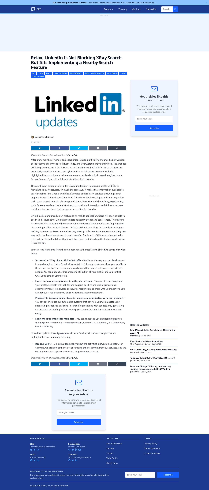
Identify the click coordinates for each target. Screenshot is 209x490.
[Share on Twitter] (79, 148)
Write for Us (112, 458)
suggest (79, 284)
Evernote (87, 201)
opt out (56, 271)
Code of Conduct (152, 453)
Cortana (77, 201)
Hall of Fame (112, 463)
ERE (32, 443)
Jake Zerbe (134, 360)
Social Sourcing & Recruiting (94, 73)
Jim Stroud (134, 352)
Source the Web (112, 73)
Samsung (112, 197)
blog (109, 163)
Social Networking (76, 73)
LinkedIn (48, 73)
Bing (33, 73)
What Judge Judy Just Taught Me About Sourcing (153, 349)
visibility (51, 260)
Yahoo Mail (66, 197)
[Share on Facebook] (59, 148)
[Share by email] (98, 148)
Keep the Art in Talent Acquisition (146, 341)
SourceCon (74, 443)
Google (40, 73)
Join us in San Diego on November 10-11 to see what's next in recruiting (104, 2)
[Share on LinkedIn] (40, 148)
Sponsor (110, 448)
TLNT (32, 454)
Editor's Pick (71, 155)
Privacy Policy (69, 163)
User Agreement (89, 163)
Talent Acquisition (38, 77)
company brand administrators (56, 205)
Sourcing (123, 73)
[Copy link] (117, 148)
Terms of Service (152, 448)
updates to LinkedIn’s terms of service (105, 249)
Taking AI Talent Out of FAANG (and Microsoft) (152, 358)
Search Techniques (60, 73)
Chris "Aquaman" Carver (140, 344)
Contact (110, 453)
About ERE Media (114, 443)
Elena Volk (134, 335)
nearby (58, 322)
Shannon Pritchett (45, 137)
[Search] (175, 9)
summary (55, 337)
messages (111, 301)
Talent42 (72, 454)
